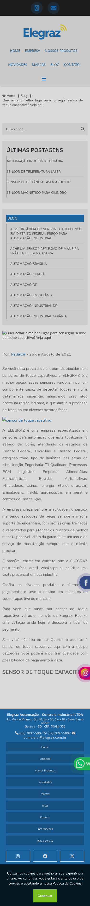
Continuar (45, 896)
